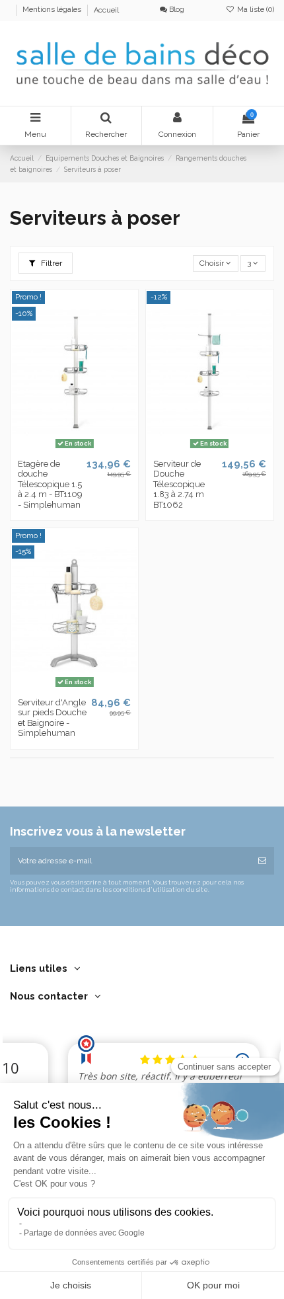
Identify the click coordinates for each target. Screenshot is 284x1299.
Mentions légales (52, 10)
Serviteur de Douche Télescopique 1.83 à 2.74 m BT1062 (179, 484)
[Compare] (75, 449)
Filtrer (50, 263)
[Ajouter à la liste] (59, 449)
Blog (175, 9)
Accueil (106, 10)
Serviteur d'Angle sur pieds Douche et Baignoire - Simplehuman (52, 717)
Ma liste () (254, 9)
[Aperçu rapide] (90, 449)
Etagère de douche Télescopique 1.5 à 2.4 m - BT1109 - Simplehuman (50, 484)
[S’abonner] (262, 861)
